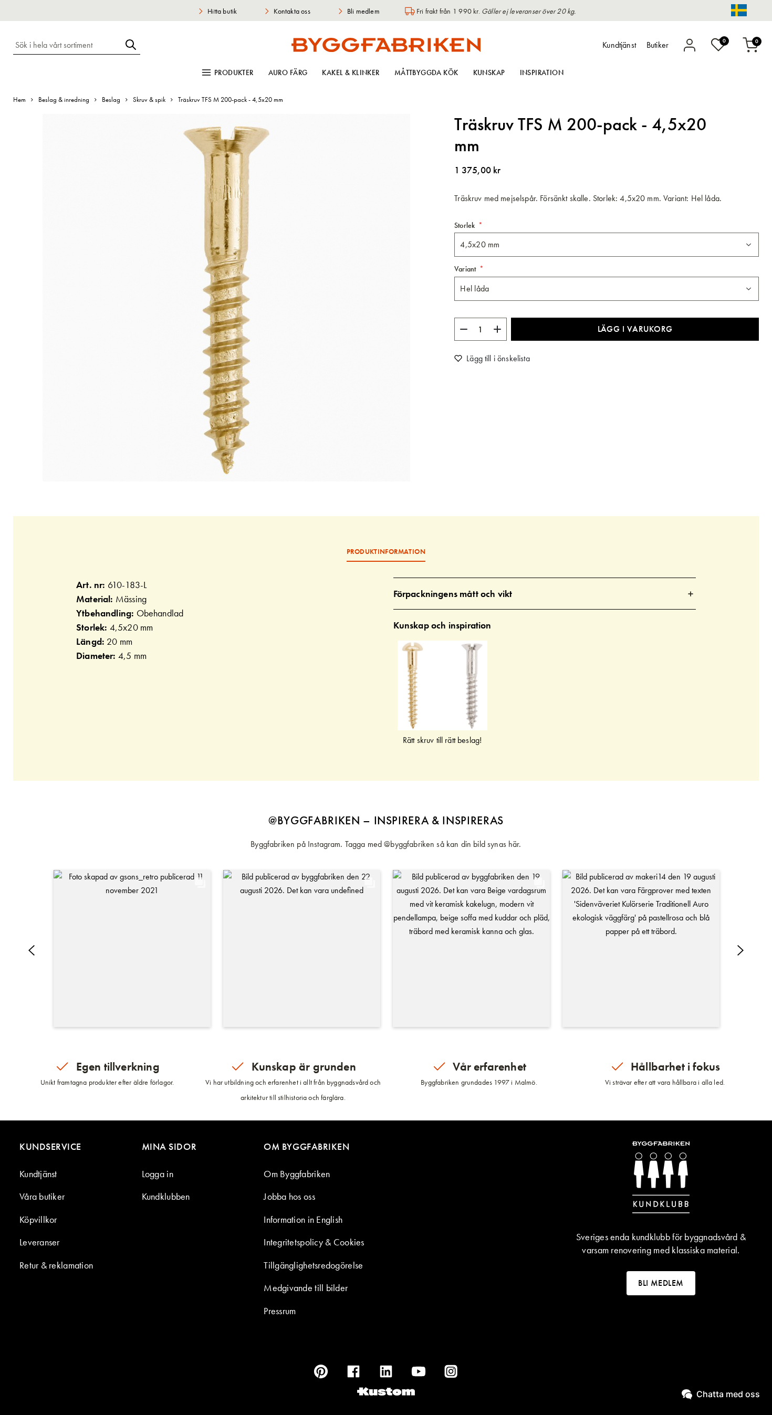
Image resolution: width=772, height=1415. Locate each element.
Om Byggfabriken (297, 1174)
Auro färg (288, 72)
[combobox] (67, 44)
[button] (132, 948)
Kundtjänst (38, 1174)
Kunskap (489, 72)
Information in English (303, 1219)
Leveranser (39, 1242)
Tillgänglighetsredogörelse (313, 1265)
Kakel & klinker (350, 72)
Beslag (111, 99)
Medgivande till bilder (306, 1288)
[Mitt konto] (689, 45)
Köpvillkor (38, 1219)
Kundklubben (166, 1196)
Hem (19, 99)
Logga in (157, 1174)
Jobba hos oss (289, 1196)
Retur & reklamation (56, 1265)
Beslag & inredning (63, 99)
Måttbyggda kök (426, 72)
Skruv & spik (149, 99)
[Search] (130, 44)
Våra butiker (42, 1196)
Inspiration (542, 72)
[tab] (544, 594)
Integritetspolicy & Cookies (314, 1242)
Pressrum (280, 1311)
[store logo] (386, 44)
